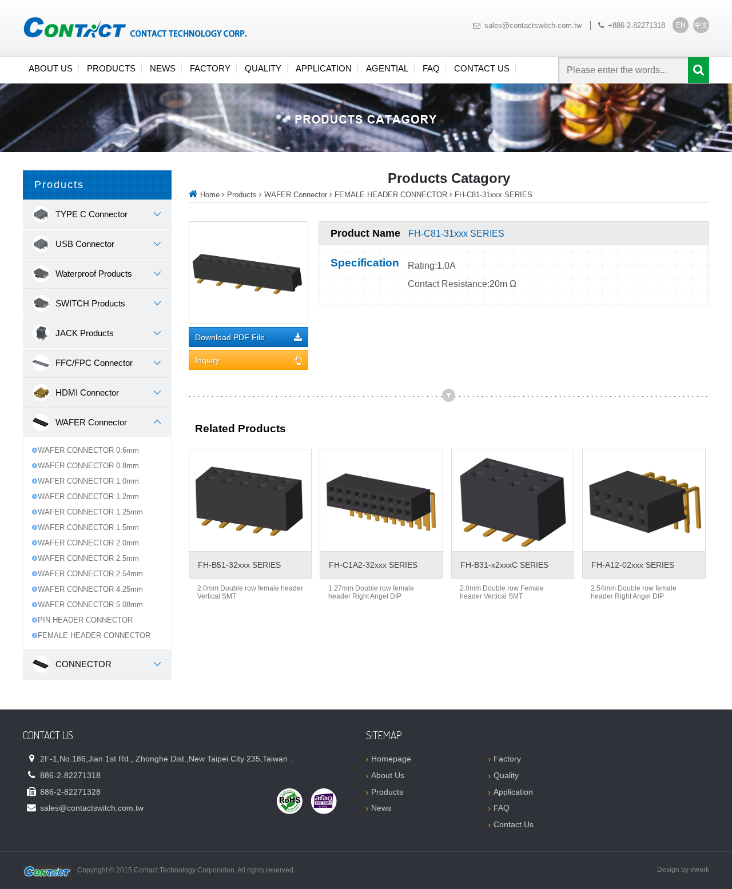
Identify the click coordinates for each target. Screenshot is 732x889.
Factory (210, 68)
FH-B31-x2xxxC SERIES (504, 564)
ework (699, 870)
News (163, 68)
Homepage (391, 758)
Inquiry (207, 360)
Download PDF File (230, 337)
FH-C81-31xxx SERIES (493, 194)
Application (324, 68)
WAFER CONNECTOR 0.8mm (88, 465)
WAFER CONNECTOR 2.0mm (88, 543)
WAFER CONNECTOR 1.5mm (88, 527)
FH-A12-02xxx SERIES (632, 564)
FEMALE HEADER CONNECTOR (94, 635)
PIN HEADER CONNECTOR (85, 620)
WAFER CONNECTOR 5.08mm (90, 604)
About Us (51, 68)
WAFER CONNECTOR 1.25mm (90, 512)
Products (111, 68)
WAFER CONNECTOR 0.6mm (88, 450)
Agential (387, 68)
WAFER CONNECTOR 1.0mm (88, 481)
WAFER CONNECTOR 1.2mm (88, 496)
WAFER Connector (295, 194)
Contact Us (482, 68)
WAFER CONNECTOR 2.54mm (90, 573)
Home (210, 194)
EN (681, 25)
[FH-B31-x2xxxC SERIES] (513, 500)
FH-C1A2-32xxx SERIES (373, 564)
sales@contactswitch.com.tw (533, 25)
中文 (701, 25)
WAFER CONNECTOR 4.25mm (90, 589)
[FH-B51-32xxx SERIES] (250, 500)
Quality (263, 68)
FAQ (431, 68)
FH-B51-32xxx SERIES (239, 564)
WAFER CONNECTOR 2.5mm (88, 558)
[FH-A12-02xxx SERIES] (644, 500)
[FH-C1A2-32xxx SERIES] (381, 500)
